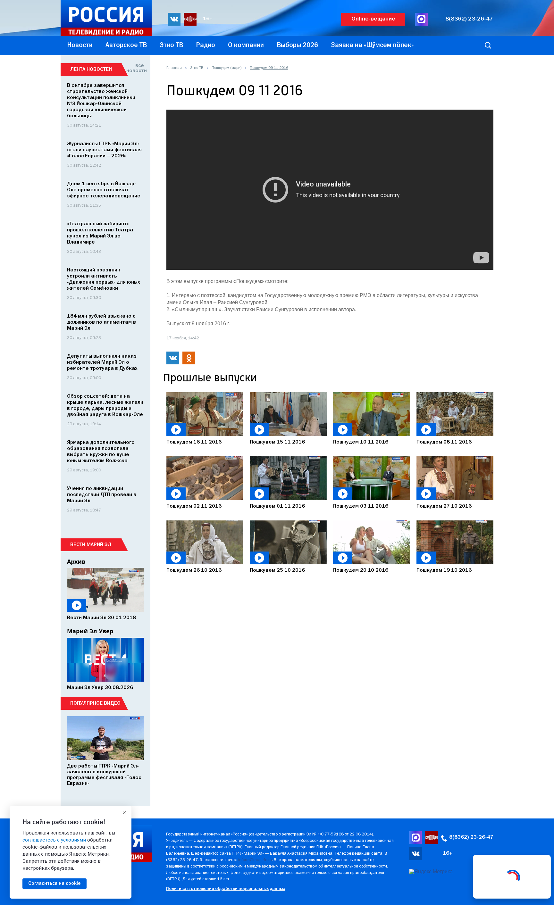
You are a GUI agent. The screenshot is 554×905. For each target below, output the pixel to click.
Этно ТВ (196, 68)
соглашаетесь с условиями (54, 840)
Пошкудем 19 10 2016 (444, 570)
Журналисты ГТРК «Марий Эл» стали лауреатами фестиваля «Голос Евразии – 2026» (104, 150)
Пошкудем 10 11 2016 (360, 442)
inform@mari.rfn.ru (255, 860)
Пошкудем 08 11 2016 (444, 442)
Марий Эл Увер (90, 631)
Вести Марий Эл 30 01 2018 (101, 618)
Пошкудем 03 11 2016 (360, 506)
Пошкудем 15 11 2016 (277, 442)
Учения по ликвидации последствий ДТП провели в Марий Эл (101, 494)
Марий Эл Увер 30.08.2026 (100, 687)
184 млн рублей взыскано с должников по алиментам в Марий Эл (101, 322)
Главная (174, 68)
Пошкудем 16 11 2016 (194, 442)
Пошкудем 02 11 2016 (194, 506)
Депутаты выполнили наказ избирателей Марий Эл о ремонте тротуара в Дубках (102, 362)
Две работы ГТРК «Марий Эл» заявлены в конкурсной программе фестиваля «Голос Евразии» (104, 775)
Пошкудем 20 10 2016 (360, 570)
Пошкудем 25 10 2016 (277, 570)
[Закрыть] (124, 813)
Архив (76, 561)
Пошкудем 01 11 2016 (277, 506)
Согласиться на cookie (54, 883)
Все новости (135, 68)
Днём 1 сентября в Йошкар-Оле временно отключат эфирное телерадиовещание (103, 190)
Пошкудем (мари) (226, 68)
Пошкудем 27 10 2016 (444, 506)
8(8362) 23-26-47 (469, 19)
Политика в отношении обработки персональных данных (225, 889)
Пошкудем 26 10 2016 (194, 570)
